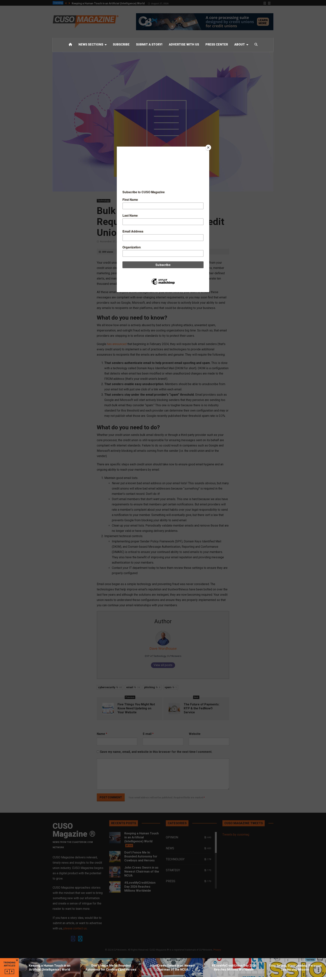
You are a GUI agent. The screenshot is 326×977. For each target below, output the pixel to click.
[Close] (208, 147)
